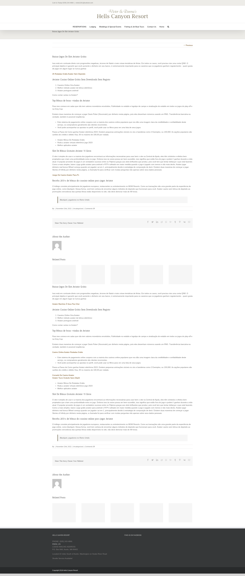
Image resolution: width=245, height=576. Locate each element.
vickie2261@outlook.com (84, 3)
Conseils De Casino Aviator (63, 375)
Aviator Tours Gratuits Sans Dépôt (66, 378)
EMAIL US (56, 544)
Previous (189, 45)
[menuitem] (79, 26)
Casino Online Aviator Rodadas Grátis (67, 352)
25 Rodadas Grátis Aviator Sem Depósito (68, 74)
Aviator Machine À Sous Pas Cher (66, 304)
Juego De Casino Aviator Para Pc (65, 175)
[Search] (168, 26)
